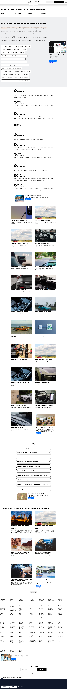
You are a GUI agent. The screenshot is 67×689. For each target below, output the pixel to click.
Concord (11, 629)
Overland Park (22, 615)
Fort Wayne (2, 615)
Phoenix (21, 600)
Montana (50, 619)
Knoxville (11, 642)
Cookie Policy (19, 683)
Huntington (2, 650)
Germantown (60, 617)
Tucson (20, 599)
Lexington (31, 615)
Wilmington (2, 608)
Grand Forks (60, 629)
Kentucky (31, 613)
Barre (40, 641)
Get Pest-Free (30, 498)
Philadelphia (31, 633)
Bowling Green (32, 617)
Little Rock (31, 599)
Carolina (40, 636)
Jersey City (21, 628)
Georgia (31, 605)
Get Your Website (53, 60)
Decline (13, 686)
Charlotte (50, 627)
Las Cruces (31, 628)
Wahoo (59, 623)
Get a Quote (59, 2)
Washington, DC (13, 607)
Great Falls (50, 623)
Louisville (31, 614)
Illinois (59, 605)
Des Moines (12, 614)
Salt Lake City (32, 640)
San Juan (40, 633)
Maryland (60, 613)
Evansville (2, 617)
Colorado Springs (51, 600)
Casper (20, 650)
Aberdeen (2, 642)
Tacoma (59, 642)
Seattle (59, 640)
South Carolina (61, 632)
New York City (41, 627)
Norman (11, 636)
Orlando (21, 610)
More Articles (33, 592)
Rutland (40, 642)
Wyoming (21, 647)
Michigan (12, 619)
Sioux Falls (2, 640)
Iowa (11, 613)
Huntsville (2, 600)
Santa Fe (31, 629)
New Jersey (21, 626)
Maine (49, 613)
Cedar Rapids (12, 615)
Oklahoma (12, 632)
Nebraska (60, 619)
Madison (11, 650)
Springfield (2, 623)
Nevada (1, 626)
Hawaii (40, 605)
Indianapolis (2, 614)
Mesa (20, 601)
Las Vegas (2, 627)
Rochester (21, 623)
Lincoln (59, 622)
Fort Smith (31, 601)
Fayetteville (31, 600)
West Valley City (32, 641)
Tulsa (11, 635)
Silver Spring (60, 615)
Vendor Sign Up (50, 2)
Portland (50, 614)
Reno (1, 629)
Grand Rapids (12, 622)
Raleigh (49, 628)
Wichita (20, 614)
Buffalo (40, 628)
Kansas (21, 613)
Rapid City (2, 641)
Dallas (20, 642)
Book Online (50, 673)
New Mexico (31, 626)
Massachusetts (3, 619)
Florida (20, 605)
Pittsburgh (31, 635)
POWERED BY (51, 62)
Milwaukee (12, 649)
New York (41, 626)
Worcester (2, 622)
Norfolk (49, 641)
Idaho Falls (50, 609)
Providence (50, 633)
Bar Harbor (50, 615)
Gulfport (30, 622)
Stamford (60, 600)
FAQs (27, 673)
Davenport (12, 617)
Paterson (21, 629)
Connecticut (60, 598)
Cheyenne (21, 649)
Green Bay (12, 651)
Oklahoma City (13, 633)
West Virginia (3, 647)
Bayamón (40, 635)
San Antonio (21, 641)
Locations (3, 2)
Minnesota (21, 619)
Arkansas (31, 598)
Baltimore (60, 614)
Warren (11, 623)
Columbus (31, 608)
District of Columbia (12, 606)
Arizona (21, 598)
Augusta (30, 609)
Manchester (12, 627)
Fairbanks (12, 599)
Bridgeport (60, 599)
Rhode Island (51, 632)
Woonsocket (50, 636)
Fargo (59, 628)
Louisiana (41, 613)
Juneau (11, 601)
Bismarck (60, 627)
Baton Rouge (41, 615)
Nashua (11, 628)
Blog (32, 673)
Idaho (49, 605)
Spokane (60, 641)
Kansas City (21, 617)
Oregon (21, 632)
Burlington (41, 640)
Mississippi (31, 619)
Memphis (11, 641)
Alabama (2, 598)
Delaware (2, 605)
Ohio (1, 632)
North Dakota (61, 626)
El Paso (20, 645)
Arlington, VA (12, 609)
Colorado (50, 598)
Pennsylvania (32, 632)
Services (9, 2)
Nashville (11, 640)
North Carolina (51, 626)
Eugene (20, 636)
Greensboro (50, 629)
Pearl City (41, 608)
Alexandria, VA (13, 610)
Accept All (5, 686)
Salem (20, 635)
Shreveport (41, 617)
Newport (50, 635)
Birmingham (2, 599)
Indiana (1, 613)
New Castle (2, 609)
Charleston (60, 633)
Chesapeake (50, 642)
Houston (21, 640)
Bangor (49, 617)
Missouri (40, 619)
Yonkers (40, 629)
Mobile (1, 601)
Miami (20, 608)
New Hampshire (13, 626)
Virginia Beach (51, 640)
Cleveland (2, 635)
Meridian (50, 608)
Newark (20, 627)
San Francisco (41, 601)
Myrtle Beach (61, 636)
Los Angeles (41, 599)
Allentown (31, 636)
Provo (30, 642)
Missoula (50, 622)
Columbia (60, 635)
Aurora (49, 601)
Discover (13, 658)
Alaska (11, 598)
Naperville (60, 608)
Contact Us (16, 2)
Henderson (2, 628)
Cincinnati (2, 636)
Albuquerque (31, 627)
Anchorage (12, 600)
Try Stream (38, 585)
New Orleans (41, 614)
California (41, 598)
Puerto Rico (41, 632)
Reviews (37, 673)
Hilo (39, 609)
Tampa (20, 609)
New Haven (60, 601)
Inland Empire (41, 603)
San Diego (41, 600)
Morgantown (2, 651)
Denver (49, 599)
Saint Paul (21, 622)
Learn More (28, 199)
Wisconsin (12, 647)
